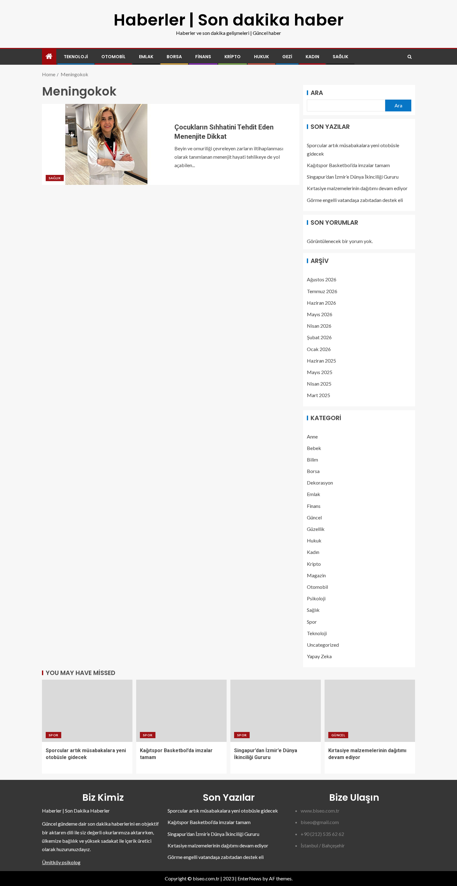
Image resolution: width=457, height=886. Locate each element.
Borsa (174, 57)
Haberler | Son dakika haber (228, 19)
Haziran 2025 (321, 360)
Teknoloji (76, 57)
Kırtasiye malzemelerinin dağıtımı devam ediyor (357, 188)
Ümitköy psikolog (61, 862)
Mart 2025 (318, 395)
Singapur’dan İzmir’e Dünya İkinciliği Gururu (353, 177)
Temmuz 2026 (322, 291)
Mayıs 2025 (319, 372)
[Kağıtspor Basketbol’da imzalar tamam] (181, 711)
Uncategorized (323, 645)
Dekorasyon (320, 482)
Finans (203, 57)
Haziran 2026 (321, 303)
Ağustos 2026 (321, 279)
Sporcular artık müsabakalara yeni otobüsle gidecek (223, 810)
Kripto (232, 57)
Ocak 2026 (319, 349)
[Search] (409, 57)
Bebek (314, 448)
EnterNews (249, 878)
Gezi (287, 57)
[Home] (49, 56)
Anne (312, 436)
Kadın (312, 57)
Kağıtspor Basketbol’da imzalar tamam (348, 165)
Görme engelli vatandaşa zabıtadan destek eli (355, 200)
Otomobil (113, 57)
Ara (317, 93)
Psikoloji (316, 598)
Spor (312, 622)
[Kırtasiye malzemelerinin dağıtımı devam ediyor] (370, 711)
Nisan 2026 (319, 326)
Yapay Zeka (319, 656)
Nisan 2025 (319, 384)
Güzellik (316, 529)
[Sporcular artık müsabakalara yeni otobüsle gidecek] (87, 711)
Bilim (312, 459)
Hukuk (261, 57)
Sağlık (340, 57)
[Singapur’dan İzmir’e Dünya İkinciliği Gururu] (275, 711)
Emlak (146, 57)
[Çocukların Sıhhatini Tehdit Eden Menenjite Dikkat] (106, 144)
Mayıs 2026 (319, 314)
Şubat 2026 (319, 337)
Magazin (316, 575)
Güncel (314, 517)
